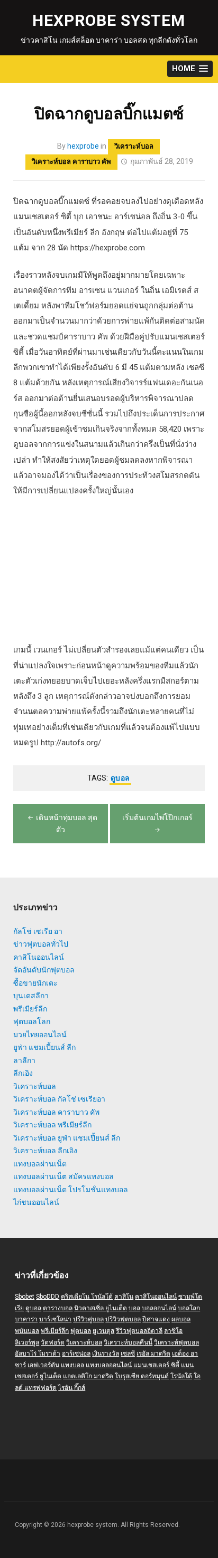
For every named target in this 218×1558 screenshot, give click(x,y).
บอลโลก (189, 1308)
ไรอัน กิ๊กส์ (71, 1387)
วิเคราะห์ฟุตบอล (176, 1342)
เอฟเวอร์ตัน (43, 1365)
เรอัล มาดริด (153, 1353)
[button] (190, 69)
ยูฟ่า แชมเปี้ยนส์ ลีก (44, 1047)
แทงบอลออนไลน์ (109, 1365)
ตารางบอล (57, 1308)
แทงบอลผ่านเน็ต (40, 1164)
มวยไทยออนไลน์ (40, 1034)
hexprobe (83, 146)
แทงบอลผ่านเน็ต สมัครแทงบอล (63, 1176)
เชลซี (128, 1353)
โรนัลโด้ (181, 1376)
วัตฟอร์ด (53, 1342)
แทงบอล (72, 1365)
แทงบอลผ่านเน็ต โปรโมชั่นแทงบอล (70, 1189)
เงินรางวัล (105, 1353)
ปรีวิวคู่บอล (88, 1319)
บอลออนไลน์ (159, 1308)
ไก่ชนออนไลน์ (36, 1202)
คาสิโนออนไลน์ (38, 957)
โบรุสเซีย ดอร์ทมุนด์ (142, 1376)
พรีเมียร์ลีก (30, 1009)
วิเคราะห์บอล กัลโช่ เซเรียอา (59, 1099)
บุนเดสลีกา (31, 995)
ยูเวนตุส (103, 1331)
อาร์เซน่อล (76, 1353)
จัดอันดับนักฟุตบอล (44, 970)
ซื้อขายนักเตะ (35, 983)
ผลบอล (180, 1319)
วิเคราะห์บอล (133, 146)
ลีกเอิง (23, 1073)
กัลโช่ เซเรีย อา (37, 931)
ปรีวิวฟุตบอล (123, 1319)
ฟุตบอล (80, 1331)
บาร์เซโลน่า (55, 1319)
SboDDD (47, 1296)
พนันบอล (27, 1331)
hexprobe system (108, 20)
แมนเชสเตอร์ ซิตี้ (156, 1365)
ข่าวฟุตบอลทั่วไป (40, 944)
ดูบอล (120, 778)
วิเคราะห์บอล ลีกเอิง (45, 1150)
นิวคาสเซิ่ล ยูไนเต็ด (100, 1308)
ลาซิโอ (173, 1331)
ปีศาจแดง (156, 1319)
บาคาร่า (26, 1319)
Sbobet (24, 1296)
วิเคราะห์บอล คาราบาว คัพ (71, 161)
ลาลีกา (24, 1060)
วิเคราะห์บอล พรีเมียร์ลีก (52, 1125)
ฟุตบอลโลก (31, 1021)
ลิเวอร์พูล (27, 1342)
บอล (134, 1308)
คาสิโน (123, 1296)
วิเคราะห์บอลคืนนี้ (128, 1342)
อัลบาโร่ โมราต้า (37, 1353)
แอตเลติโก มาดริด (88, 1376)
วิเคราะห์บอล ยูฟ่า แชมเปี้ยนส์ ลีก (66, 1138)
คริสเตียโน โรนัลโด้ (87, 1296)
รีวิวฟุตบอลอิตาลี (139, 1331)
